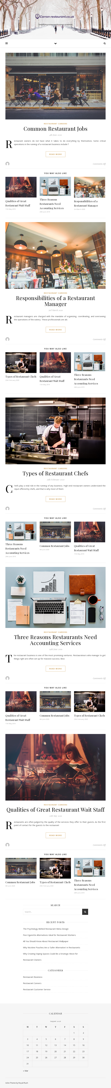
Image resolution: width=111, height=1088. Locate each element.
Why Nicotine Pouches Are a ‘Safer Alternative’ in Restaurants (51, 947)
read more (55, 154)
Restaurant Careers (55, 124)
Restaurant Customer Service (36, 989)
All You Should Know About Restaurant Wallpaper (45, 941)
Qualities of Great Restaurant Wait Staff (55, 809)
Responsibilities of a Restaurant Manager (55, 300)
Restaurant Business (32, 977)
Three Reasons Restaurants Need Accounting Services (52, 204)
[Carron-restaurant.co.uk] (55, 17)
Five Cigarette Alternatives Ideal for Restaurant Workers (49, 935)
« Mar (25, 1070)
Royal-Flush (23, 1083)
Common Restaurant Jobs (55, 128)
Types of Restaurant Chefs (20, 376)
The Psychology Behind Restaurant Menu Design (45, 928)
